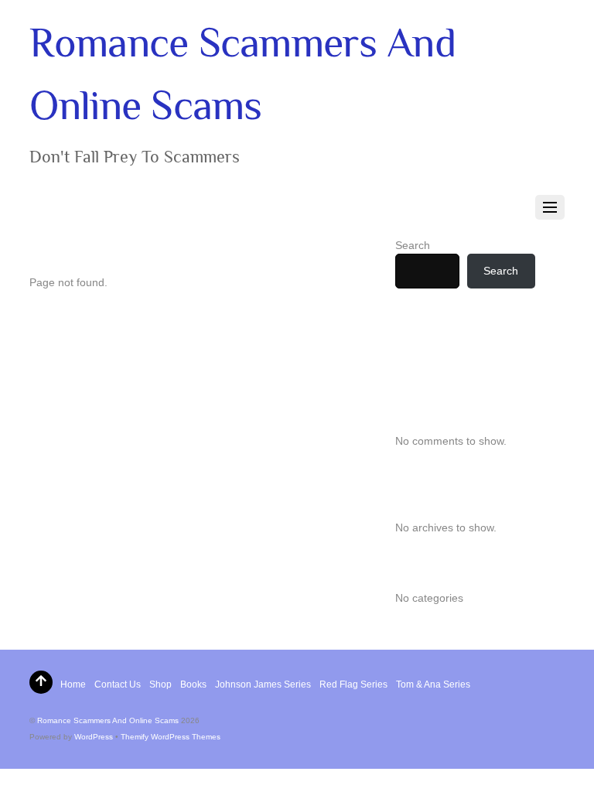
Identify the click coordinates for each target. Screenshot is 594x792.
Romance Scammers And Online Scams (108, 720)
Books (193, 684)
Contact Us (117, 684)
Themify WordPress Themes (170, 736)
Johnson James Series (263, 684)
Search (412, 245)
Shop (160, 684)
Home (73, 684)
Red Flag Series (353, 684)
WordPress (93, 736)
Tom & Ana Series (433, 684)
